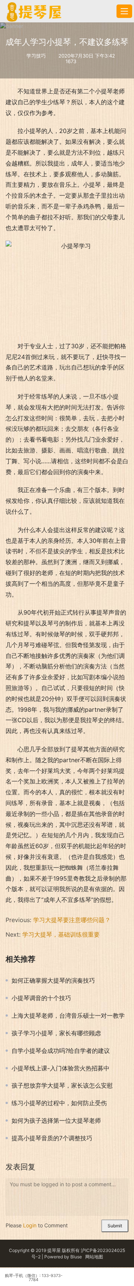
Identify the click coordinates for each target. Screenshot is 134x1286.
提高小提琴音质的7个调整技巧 (52, 1138)
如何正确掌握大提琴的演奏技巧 (53, 980)
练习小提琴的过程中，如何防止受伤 (59, 1103)
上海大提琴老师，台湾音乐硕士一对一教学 (68, 1015)
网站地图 (94, 1256)
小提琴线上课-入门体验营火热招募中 (60, 1068)
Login (29, 1225)
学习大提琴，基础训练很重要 (61, 934)
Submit (115, 1225)
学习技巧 (36, 56)
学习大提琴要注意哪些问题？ (72, 920)
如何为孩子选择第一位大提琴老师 (56, 1120)
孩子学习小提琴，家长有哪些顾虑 (56, 1033)
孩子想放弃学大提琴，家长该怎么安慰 (62, 1085)
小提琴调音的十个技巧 (41, 998)
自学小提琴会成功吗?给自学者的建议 (61, 1050)
